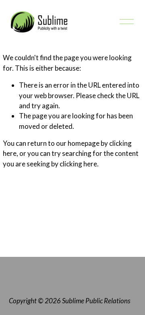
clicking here (78, 164)
